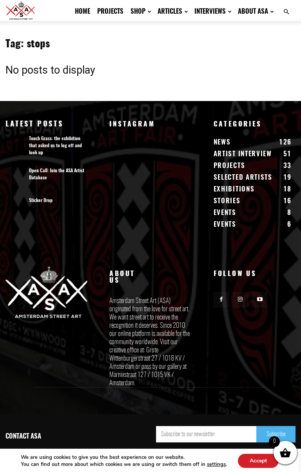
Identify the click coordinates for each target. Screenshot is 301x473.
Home (82, 11)
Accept (258, 460)
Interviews (210, 11)
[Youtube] (259, 299)
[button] (286, 12)
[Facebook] (221, 299)
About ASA (253, 11)
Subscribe (276, 434)
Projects (110, 11)
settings (216, 464)
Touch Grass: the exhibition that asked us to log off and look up (55, 145)
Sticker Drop (41, 200)
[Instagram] (240, 299)
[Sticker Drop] (15, 208)
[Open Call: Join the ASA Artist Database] (15, 178)
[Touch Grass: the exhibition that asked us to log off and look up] (15, 146)
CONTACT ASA (23, 436)
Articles (170, 11)
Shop (138, 11)
